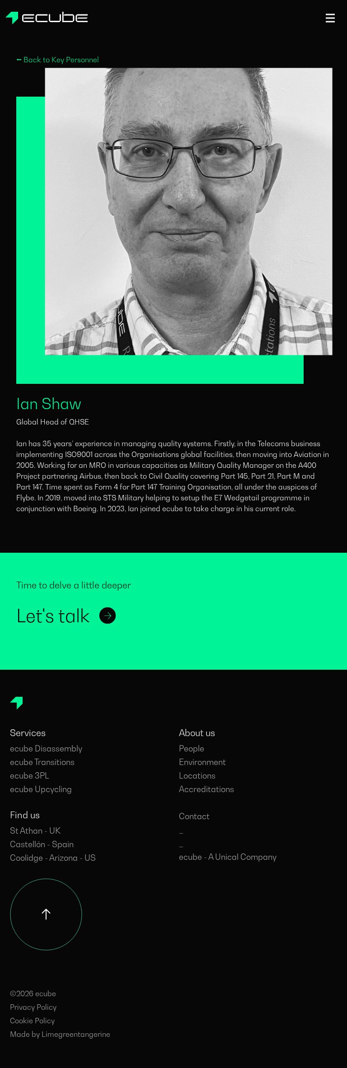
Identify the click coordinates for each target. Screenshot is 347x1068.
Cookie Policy (32, 1020)
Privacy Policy (33, 1007)
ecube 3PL (29, 775)
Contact (194, 816)
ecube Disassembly (46, 748)
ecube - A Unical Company (228, 857)
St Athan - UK (35, 830)
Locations (197, 775)
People (191, 748)
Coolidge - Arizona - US (53, 858)
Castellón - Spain (42, 844)
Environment (202, 762)
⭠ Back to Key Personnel (57, 59)
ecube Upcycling (41, 789)
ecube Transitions (42, 762)
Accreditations (206, 789)
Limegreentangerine (76, 1034)
